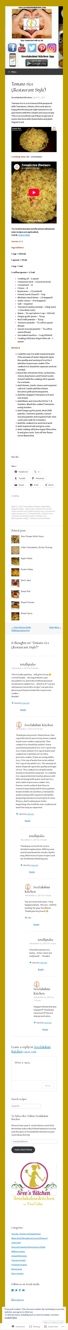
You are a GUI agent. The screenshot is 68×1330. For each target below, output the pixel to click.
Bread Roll (25, 591)
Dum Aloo (55, 627)
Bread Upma (26, 613)
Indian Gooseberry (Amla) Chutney (37, 547)
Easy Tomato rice (38, 509)
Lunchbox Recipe (32, 506)
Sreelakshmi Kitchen (21, 97)
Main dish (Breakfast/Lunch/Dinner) (29, 1238)
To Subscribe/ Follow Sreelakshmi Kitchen (29, 1117)
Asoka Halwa (27, 569)
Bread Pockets (27, 602)
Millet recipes (18, 1251)
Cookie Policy (11, 1317)
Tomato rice (47, 513)
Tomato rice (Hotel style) (22, 516)
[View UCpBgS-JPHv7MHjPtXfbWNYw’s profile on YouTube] (23, 1290)
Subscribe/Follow (23, 1149)
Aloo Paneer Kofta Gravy (32, 536)
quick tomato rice (36, 511)
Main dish (45, 506)
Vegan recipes (17, 509)
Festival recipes (19, 1264)
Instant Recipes (19, 1256)
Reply (23, 710)
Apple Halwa (26, 558)
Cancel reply (29, 1051)
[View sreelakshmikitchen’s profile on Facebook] (12, 1290)
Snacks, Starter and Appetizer (26, 1234)
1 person (25, 703)
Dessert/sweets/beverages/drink (28, 1247)
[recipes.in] (17, 1300)
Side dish (16, 1242)
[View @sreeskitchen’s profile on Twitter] (16, 1290)
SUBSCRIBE (24, 235)
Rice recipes (17, 1273)
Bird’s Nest (26, 580)
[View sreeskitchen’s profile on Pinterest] (20, 1290)
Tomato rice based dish (39, 518)
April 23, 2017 (39, 97)
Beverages (16, 1269)
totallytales (27, 664)
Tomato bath (34, 513)
